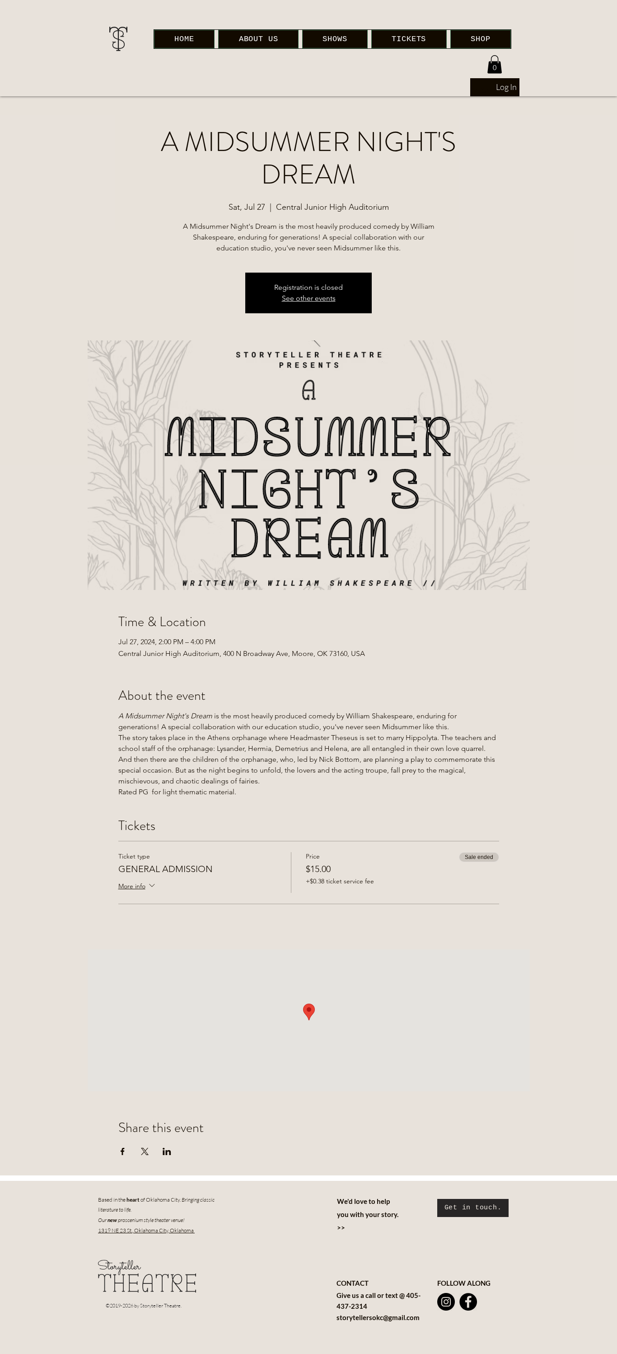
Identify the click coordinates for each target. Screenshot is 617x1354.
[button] (494, 64)
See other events (309, 298)
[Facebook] (468, 1302)
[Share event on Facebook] (122, 1151)
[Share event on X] (144, 1151)
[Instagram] (446, 1302)
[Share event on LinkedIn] (167, 1151)
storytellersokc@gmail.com (378, 1317)
